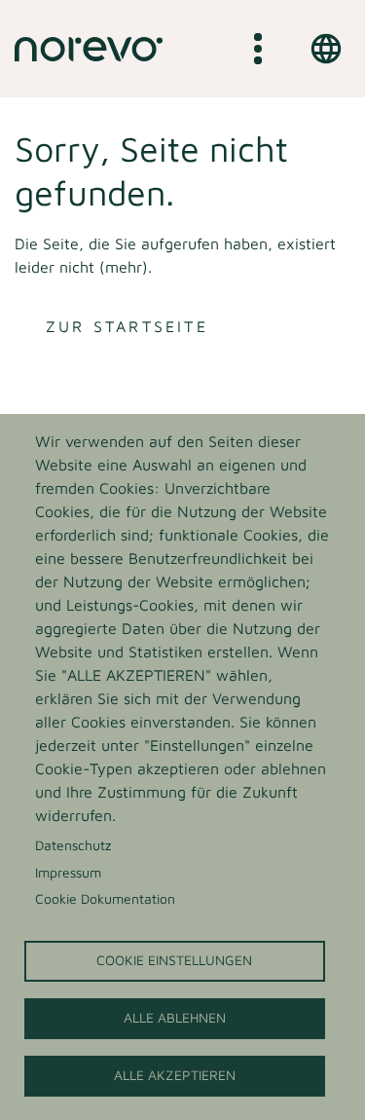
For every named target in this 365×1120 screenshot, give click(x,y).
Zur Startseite (127, 326)
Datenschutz (73, 845)
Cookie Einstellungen (174, 960)
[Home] (89, 48)
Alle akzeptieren (175, 1075)
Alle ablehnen (175, 1018)
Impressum (68, 872)
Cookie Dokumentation (105, 899)
